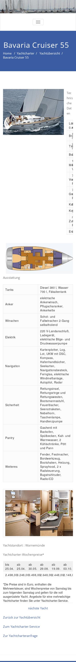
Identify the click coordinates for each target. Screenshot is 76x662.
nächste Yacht (38, 608)
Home (7, 53)
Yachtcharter (25, 53)
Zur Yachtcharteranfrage (20, 636)
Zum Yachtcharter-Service (21, 626)
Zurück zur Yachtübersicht (21, 617)
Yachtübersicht (50, 53)
